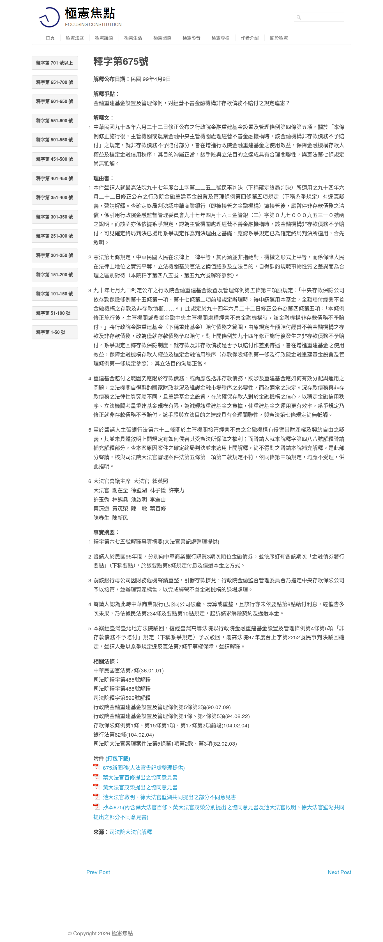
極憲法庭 (75, 38)
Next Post (339, 872)
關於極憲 (279, 38)
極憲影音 (191, 38)
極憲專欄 (221, 38)
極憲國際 (162, 38)
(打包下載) (117, 758)
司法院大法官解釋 (130, 831)
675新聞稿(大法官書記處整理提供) (144, 767)
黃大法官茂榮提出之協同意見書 (140, 787)
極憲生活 (133, 38)
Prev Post (98, 872)
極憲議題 (104, 38)
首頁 (50, 38)
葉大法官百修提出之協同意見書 (140, 777)
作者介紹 (250, 38)
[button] (54, 62)
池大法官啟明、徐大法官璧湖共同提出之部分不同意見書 (169, 797)
